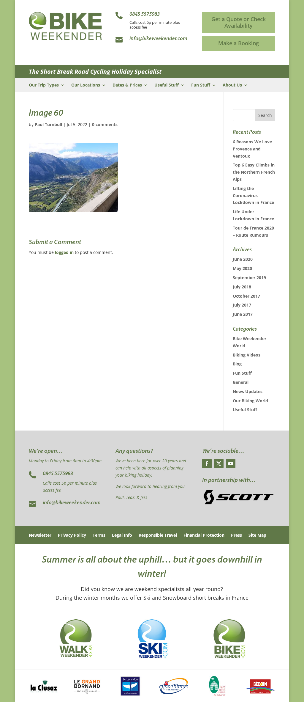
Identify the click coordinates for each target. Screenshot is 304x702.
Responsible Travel (158, 535)
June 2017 (243, 314)
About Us (232, 85)
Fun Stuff (200, 85)
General (240, 382)
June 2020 (243, 259)
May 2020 (242, 268)
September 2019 (249, 277)
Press (236, 535)
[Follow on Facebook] (207, 463)
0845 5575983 (58, 474)
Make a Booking (238, 43)
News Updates (247, 391)
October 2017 (246, 296)
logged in (64, 252)
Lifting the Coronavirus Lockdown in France (253, 195)
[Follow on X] (219, 463)
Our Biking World (250, 400)
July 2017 (242, 305)
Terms (99, 535)
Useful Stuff (166, 85)
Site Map (257, 535)
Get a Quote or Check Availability (238, 22)
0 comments (105, 124)
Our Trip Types (44, 85)
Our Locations (85, 85)
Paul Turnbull (48, 124)
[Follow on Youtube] (230, 463)
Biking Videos (246, 355)
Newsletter (40, 535)
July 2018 (242, 287)
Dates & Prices (127, 85)
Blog (237, 364)
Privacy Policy (72, 535)
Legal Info (122, 535)
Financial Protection (203, 535)
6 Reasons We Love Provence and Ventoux (252, 149)
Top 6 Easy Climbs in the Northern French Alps (254, 172)
